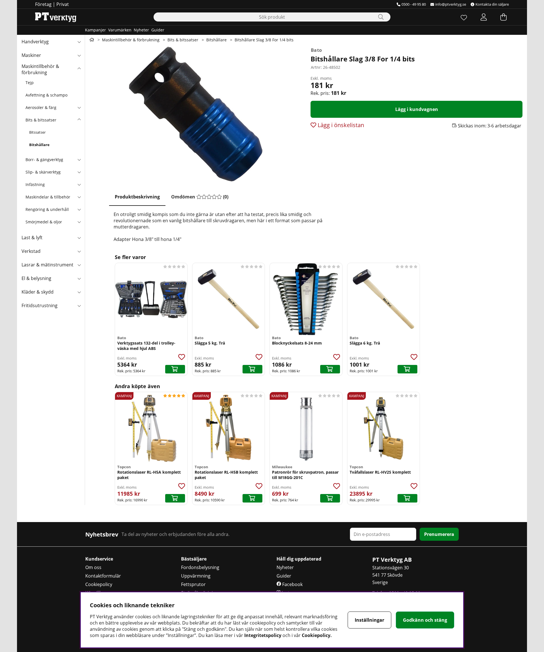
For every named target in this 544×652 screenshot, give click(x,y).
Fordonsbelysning (200, 567)
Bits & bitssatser (41, 120)
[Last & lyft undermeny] (79, 237)
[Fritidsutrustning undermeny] (79, 305)
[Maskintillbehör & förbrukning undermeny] (79, 68)
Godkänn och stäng (425, 620)
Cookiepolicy (98, 584)
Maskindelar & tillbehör (48, 197)
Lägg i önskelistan (340, 125)
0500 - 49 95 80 (413, 4)
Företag (43, 4)
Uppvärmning (196, 576)
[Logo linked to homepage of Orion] (55, 17)
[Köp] (175, 369)
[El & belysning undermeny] (79, 278)
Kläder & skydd (38, 292)
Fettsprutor (193, 584)
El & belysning (36, 278)
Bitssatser (37, 132)
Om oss (93, 567)
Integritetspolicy (262, 635)
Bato (316, 50)
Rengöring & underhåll (47, 209)
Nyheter (141, 30)
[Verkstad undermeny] (79, 251)
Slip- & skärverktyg (43, 172)
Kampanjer (95, 30)
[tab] (137, 197)
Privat (62, 4)
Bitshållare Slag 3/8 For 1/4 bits (264, 39)
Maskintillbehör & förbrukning (40, 69)
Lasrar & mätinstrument (47, 265)
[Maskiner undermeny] (79, 55)
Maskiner (31, 55)
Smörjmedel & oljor (44, 222)
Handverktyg (35, 42)
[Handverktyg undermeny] (79, 41)
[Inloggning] (483, 17)
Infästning (35, 184)
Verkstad (31, 251)
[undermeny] (79, 107)
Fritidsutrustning (40, 305)
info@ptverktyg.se (450, 4)
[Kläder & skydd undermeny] (79, 292)
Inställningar (369, 620)
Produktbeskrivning (137, 197)
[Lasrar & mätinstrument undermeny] (79, 264)
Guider (157, 30)
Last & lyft (32, 237)
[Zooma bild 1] (195, 114)
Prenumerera (439, 534)
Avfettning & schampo (46, 95)
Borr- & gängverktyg (44, 159)
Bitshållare (39, 144)
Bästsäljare (194, 559)
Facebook (292, 584)
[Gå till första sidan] (92, 40)
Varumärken (119, 30)
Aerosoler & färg (41, 107)
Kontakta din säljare (492, 4)
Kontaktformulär (103, 576)
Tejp (30, 82)
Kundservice (99, 559)
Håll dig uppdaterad (299, 559)
